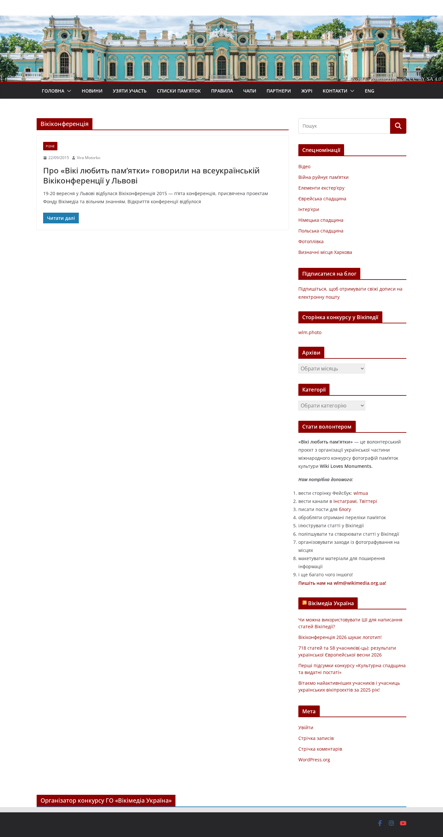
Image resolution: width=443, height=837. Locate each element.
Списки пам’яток (179, 91)
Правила (222, 91)
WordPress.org (314, 759)
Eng (369, 91)
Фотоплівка (311, 241)
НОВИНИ (92, 91)
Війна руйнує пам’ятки (323, 177)
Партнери (279, 91)
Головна (53, 91)
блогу (345, 509)
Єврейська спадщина (322, 198)
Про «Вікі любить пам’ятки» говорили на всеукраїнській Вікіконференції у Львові (151, 175)
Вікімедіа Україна (331, 603)
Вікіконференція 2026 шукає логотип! (340, 637)
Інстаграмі (345, 501)
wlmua (360, 493)
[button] (67, 90)
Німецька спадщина (320, 220)
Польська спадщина (320, 231)
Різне (50, 146)
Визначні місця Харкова (325, 252)
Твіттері (368, 501)
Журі (306, 91)
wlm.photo (309, 332)
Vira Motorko (88, 157)
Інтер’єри (308, 209)
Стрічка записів (316, 738)
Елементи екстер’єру (321, 188)
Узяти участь (130, 91)
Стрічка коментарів (320, 749)
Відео (304, 166)
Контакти (335, 91)
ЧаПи (249, 91)
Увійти (305, 727)
